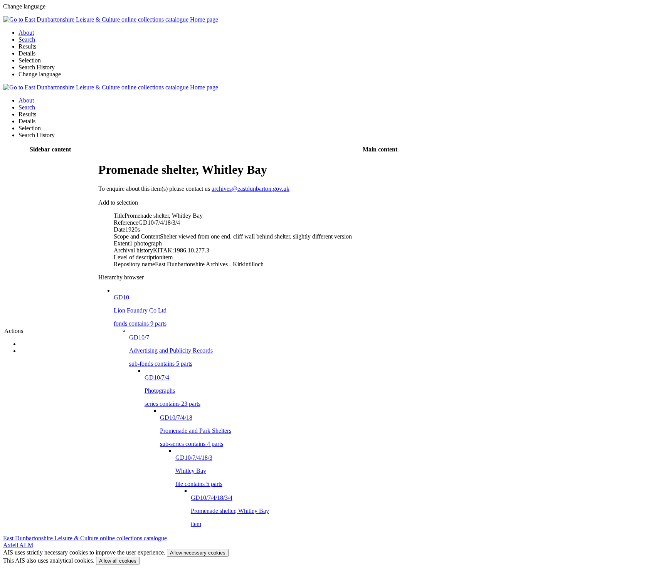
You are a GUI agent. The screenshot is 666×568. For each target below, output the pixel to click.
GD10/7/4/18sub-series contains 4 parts (195, 430)
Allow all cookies (117, 561)
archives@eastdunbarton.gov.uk (250, 188)
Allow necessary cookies (197, 553)
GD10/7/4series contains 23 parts (172, 390)
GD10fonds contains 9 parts (140, 310)
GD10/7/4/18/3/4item (230, 510)
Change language (39, 74)
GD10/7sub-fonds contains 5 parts (171, 350)
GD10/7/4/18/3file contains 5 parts (198, 470)
